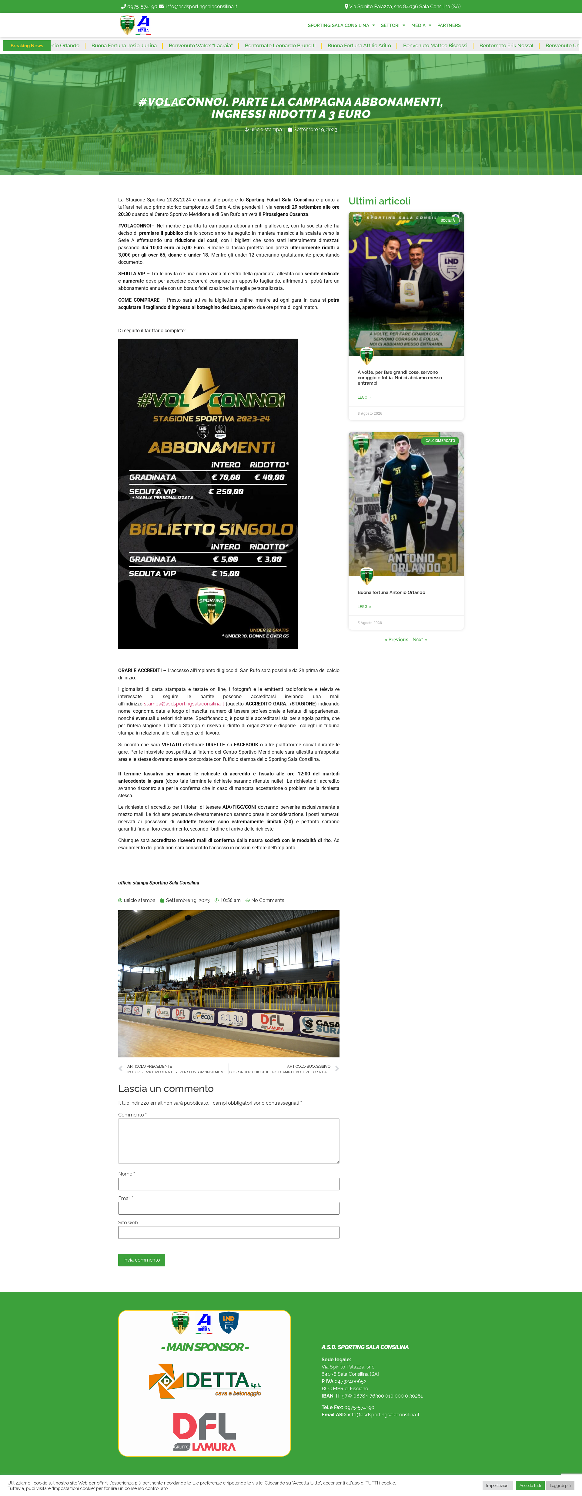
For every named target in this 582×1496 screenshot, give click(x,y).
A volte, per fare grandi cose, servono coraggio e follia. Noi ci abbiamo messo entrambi (400, 378)
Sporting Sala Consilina (338, 25)
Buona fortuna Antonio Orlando (391, 592)
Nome (126, 1174)
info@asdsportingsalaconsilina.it (201, 6)
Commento (132, 1115)
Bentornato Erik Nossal (435, 45)
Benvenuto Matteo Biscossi (363, 45)
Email (125, 1198)
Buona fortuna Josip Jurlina (52, 45)
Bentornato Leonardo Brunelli (208, 45)
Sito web (128, 1222)
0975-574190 (142, 6)
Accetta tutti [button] (530, 1485)
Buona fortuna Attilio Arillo (287, 45)
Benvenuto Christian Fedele (507, 45)
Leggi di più (560, 1485)
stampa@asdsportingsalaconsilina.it (184, 704)
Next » (420, 639)
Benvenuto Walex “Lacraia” (129, 45)
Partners (449, 25)
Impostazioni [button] (497, 1485)
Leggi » (364, 397)
